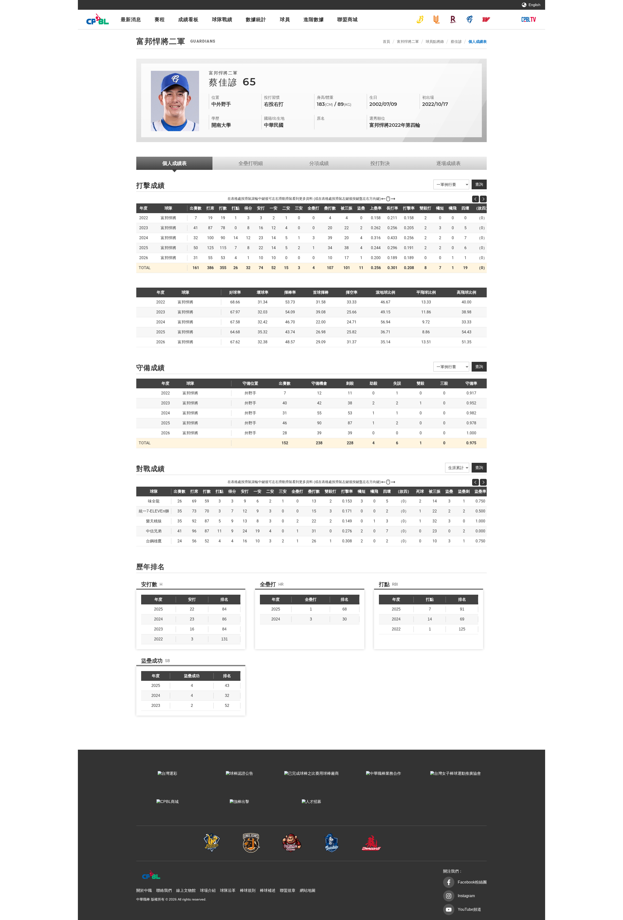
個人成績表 (477, 41)
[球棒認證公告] (239, 773)
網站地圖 (307, 890)
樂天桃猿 (453, 19)
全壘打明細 (250, 163)
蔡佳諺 (456, 41)
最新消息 (131, 19)
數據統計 (256, 19)
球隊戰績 (222, 19)
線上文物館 (186, 890)
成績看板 (188, 19)
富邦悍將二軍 (408, 41)
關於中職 (144, 890)
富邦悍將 (470, 19)
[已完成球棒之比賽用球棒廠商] (311, 773)
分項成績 (319, 163)
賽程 (160, 19)
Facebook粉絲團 (472, 882)
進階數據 (313, 19)
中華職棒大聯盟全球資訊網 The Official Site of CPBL (97, 20)
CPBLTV (528, 19)
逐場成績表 (448, 163)
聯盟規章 (287, 890)
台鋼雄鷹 (503, 19)
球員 (285, 19)
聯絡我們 (164, 890)
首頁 (386, 41)
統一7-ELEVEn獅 (436, 19)
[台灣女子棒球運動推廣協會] (455, 773)
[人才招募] (311, 801)
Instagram (466, 896)
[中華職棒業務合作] (383, 773)
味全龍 (486, 19)
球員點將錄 (435, 41)
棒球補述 (267, 890)
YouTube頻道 (469, 909)
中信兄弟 (420, 19)
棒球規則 (248, 890)
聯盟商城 (347, 19)
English (534, 5)
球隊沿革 (228, 890)
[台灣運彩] (167, 773)
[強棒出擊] (239, 801)
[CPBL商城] (167, 801)
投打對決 (380, 163)
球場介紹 (208, 890)
